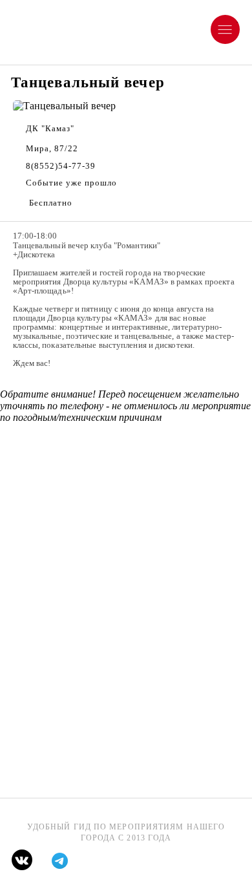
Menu (238, 20)
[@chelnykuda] (60, 861)
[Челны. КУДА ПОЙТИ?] (22, 859)
